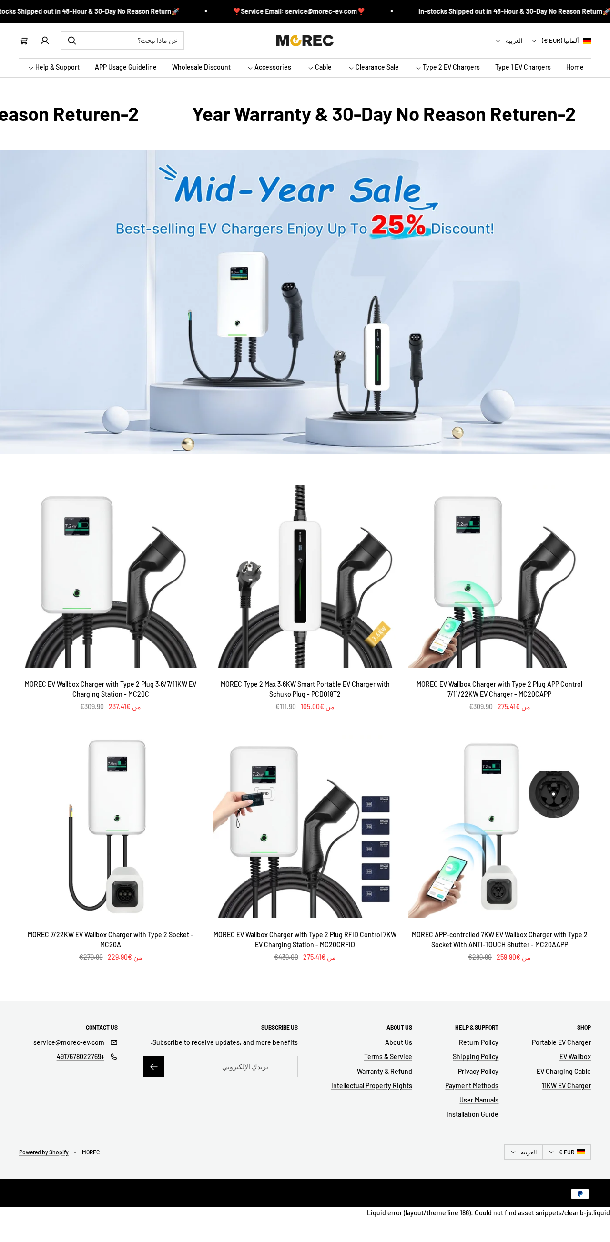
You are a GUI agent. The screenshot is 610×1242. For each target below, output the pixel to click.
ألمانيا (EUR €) (561, 40)
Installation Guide (472, 1114)
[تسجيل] (153, 1066)
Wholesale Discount (201, 67)
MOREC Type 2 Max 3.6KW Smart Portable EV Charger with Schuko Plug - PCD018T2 (305, 689)
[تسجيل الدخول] (45, 40)
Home (575, 67)
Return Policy (478, 1042)
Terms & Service (388, 1056)
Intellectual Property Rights (371, 1086)
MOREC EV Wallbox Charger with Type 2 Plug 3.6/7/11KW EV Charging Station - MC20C (110, 689)
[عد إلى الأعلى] (596, 1215)
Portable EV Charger (561, 1042)
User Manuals (478, 1100)
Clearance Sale (376, 67)
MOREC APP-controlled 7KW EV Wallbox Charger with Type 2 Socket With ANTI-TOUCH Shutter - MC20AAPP (500, 940)
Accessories (272, 67)
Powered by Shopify (44, 1152)
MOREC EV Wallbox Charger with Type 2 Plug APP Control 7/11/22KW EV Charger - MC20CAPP (499, 689)
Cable (323, 67)
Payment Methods (471, 1086)
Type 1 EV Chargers (523, 67)
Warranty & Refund (384, 1071)
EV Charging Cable (564, 1071)
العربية (514, 40)
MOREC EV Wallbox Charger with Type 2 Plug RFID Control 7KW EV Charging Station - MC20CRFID (305, 940)
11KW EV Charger (566, 1086)
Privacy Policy (478, 1071)
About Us (398, 1042)
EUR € (566, 1152)
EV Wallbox (575, 1056)
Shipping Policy (475, 1056)
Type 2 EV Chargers (450, 67)
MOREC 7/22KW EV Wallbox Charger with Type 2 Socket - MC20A (110, 940)
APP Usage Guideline (126, 67)
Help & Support (57, 67)
